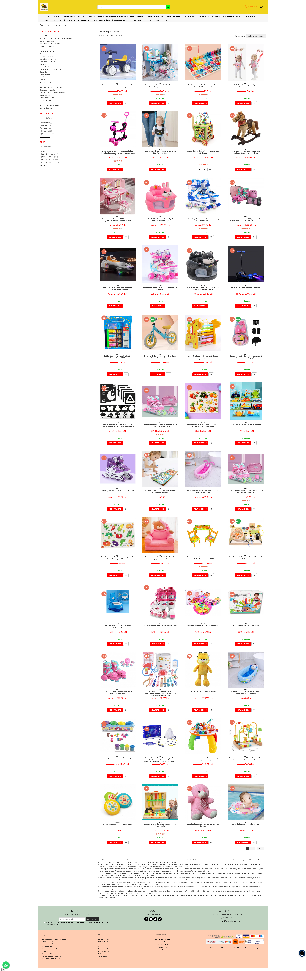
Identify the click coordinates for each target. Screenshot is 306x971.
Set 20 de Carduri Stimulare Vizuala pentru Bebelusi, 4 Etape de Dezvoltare (117, 425)
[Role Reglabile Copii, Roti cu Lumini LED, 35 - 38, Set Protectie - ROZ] (246, 469)
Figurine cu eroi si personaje (51, 87)
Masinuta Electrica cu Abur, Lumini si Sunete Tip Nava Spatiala (117, 288)
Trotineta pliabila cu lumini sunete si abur (246, 287)
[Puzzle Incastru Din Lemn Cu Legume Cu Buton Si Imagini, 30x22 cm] (118, 535)
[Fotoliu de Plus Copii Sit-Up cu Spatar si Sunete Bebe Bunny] (160, 196)
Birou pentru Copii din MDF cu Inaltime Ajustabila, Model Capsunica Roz (117, 220)
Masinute (43, 77)
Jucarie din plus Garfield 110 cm (203, 692)
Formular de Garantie (105, 949)
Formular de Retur (104, 951)
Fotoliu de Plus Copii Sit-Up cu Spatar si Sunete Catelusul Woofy (203, 288)
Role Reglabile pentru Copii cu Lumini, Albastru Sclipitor (203, 220)
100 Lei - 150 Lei (48, 157)
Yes (3, 970)
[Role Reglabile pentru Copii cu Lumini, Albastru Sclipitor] (203, 196)
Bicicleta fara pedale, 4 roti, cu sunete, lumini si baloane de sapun (117, 86)
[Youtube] (151, 919)
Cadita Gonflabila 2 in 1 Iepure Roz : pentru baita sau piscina (203, 492)
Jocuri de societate (47, 90)
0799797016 (228, 918)
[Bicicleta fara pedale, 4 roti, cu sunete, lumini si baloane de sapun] (118, 62)
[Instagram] (160, 919)
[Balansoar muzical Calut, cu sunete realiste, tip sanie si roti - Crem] (246, 129)
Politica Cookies (47, 946)
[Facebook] (146, 919)
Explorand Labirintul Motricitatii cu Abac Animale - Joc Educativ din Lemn (245, 759)
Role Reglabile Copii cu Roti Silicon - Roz (160, 625)
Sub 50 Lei (46, 151)
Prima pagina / (46, 25)
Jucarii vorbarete (46, 64)
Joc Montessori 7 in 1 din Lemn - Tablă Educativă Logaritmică (203, 86)
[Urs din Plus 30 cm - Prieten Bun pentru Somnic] (203, 802)
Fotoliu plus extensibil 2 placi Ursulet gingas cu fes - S (160, 558)
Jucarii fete (44, 72)
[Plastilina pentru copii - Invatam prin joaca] (118, 735)
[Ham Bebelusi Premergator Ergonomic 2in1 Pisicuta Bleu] (160, 129)
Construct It (46, 134)
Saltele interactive (47, 41)
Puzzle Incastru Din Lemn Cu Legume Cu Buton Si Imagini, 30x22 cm (117, 558)
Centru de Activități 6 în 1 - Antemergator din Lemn (203, 152)
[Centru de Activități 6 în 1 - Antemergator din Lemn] (203, 129)
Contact (44, 951)
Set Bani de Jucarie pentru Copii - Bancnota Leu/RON (117, 357)
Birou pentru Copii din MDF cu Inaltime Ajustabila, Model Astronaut (160, 86)
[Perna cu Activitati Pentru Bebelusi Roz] (203, 602)
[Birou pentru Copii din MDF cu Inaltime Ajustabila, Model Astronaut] (160, 62)
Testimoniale (102, 956)
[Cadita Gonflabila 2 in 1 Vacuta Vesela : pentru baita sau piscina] (246, 670)
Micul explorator (46, 100)
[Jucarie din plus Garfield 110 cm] (203, 670)
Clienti (100, 935)
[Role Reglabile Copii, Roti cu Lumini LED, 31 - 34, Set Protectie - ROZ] (160, 401)
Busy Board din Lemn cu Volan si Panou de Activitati (246, 558)
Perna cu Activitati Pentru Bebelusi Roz (203, 625)
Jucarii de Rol (45, 95)
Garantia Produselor (105, 944)
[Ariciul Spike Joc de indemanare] (246, 602)
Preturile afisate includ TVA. (51, 958)
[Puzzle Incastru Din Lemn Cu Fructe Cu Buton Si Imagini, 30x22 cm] (203, 401)
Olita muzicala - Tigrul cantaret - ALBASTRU (117, 626)
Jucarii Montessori (47, 36)
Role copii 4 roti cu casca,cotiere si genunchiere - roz (117, 693)
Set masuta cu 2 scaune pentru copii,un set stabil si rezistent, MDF (203, 558)
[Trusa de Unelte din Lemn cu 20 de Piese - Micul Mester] (160, 802)
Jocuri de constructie (48, 59)
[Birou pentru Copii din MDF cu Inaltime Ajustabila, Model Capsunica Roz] (118, 196)
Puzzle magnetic (46, 56)
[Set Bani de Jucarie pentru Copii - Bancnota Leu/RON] (118, 333)
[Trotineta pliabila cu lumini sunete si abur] (246, 264)
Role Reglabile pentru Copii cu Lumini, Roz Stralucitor (160, 288)
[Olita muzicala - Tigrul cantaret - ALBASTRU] (118, 602)
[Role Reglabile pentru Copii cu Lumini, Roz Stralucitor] (160, 264)
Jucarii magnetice (47, 51)
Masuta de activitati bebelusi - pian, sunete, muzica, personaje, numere (203, 759)
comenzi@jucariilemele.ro (228, 921)
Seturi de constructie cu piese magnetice (56, 38)
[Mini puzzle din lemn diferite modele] (246, 401)
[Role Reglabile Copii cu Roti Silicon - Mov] (118, 469)
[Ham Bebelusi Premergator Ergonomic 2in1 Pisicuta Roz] (246, 62)
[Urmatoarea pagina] (262, 848)
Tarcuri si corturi (46, 108)
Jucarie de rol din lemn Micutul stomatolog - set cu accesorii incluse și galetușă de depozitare (160, 693)
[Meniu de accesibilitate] (302, 953)
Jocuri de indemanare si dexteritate (54, 49)
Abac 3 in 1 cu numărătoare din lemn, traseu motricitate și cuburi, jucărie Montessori (203, 357)
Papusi (42, 80)
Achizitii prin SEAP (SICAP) (51, 956)
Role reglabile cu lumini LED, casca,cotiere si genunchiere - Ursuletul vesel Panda (246, 220)
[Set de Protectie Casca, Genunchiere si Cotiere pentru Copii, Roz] (246, 333)
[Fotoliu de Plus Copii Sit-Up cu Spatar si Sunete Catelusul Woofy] (203, 264)
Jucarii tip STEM (46, 67)
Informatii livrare (47, 953)
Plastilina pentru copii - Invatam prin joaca (117, 758)
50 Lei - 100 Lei (47, 154)
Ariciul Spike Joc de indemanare (246, 625)
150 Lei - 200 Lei (48, 160)
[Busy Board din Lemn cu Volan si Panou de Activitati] (246, 535)
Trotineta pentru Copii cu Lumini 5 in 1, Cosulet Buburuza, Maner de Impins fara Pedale (117, 152)
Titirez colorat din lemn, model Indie (117, 824)
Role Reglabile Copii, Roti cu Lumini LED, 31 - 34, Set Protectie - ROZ (160, 425)
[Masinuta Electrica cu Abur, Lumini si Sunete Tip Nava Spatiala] (118, 264)
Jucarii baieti (45, 75)
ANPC (100, 946)
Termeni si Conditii (48, 941)
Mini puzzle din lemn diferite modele (246, 424)
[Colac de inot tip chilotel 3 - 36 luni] (246, 802)
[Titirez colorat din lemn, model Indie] (118, 802)
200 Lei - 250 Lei (48, 162)
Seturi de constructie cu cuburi (52, 44)
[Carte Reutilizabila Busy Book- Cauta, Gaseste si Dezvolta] (160, 469)
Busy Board (44, 85)
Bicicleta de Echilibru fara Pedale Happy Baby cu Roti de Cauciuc (160, 357)
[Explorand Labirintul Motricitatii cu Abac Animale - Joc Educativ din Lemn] (246, 736)
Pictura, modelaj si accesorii (50, 105)
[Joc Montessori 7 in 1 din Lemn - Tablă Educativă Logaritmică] (203, 62)
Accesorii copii (45, 82)
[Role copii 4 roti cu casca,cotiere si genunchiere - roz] (118, 670)
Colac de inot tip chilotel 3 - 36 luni (246, 824)
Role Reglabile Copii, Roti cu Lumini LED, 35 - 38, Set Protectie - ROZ (245, 492)
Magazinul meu (47, 935)
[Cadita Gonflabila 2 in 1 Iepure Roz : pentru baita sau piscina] (203, 469)
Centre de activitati (47, 46)
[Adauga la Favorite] (125, 103)
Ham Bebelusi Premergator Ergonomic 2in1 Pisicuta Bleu (160, 152)
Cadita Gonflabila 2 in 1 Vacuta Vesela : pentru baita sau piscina (246, 693)
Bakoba (45, 128)
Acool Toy (46, 123)
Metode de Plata (103, 939)
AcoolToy (45, 125)
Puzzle (42, 54)
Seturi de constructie (48, 62)
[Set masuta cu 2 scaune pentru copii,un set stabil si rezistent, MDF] (203, 535)
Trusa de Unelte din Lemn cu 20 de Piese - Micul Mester (160, 825)
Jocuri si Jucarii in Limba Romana (52, 93)
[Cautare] (168, 7)
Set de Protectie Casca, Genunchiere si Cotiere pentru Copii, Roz (246, 357)
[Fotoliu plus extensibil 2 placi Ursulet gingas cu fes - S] (160, 535)
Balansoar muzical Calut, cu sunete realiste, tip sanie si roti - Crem (246, 152)
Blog (100, 953)
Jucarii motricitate (47, 98)
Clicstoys (45, 131)
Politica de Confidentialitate (51, 944)
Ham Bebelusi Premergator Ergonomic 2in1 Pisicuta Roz (245, 86)
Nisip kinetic (44, 103)
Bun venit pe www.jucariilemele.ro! (54, 939)
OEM (117, 83)
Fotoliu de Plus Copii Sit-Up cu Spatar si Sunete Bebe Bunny (160, 220)
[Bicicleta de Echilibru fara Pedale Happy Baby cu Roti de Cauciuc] (160, 332)
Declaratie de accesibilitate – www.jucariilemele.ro (59, 949)
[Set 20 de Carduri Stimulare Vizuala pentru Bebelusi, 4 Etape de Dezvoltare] (118, 401)
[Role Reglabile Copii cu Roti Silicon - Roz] (160, 602)
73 (259, 849)
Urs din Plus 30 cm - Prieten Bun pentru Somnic (203, 825)
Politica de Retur (104, 941)
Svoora (117, 822)
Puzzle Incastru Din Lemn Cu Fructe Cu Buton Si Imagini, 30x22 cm (203, 425)
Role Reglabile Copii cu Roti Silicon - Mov (117, 491)
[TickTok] (155, 919)
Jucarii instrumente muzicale (51, 69)
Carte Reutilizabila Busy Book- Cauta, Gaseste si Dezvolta (160, 492)
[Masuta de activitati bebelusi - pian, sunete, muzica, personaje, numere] (203, 736)
